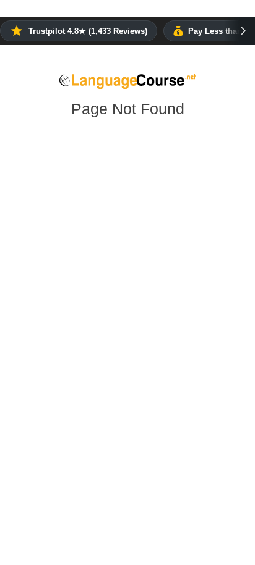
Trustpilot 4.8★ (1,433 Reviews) (87, 31)
